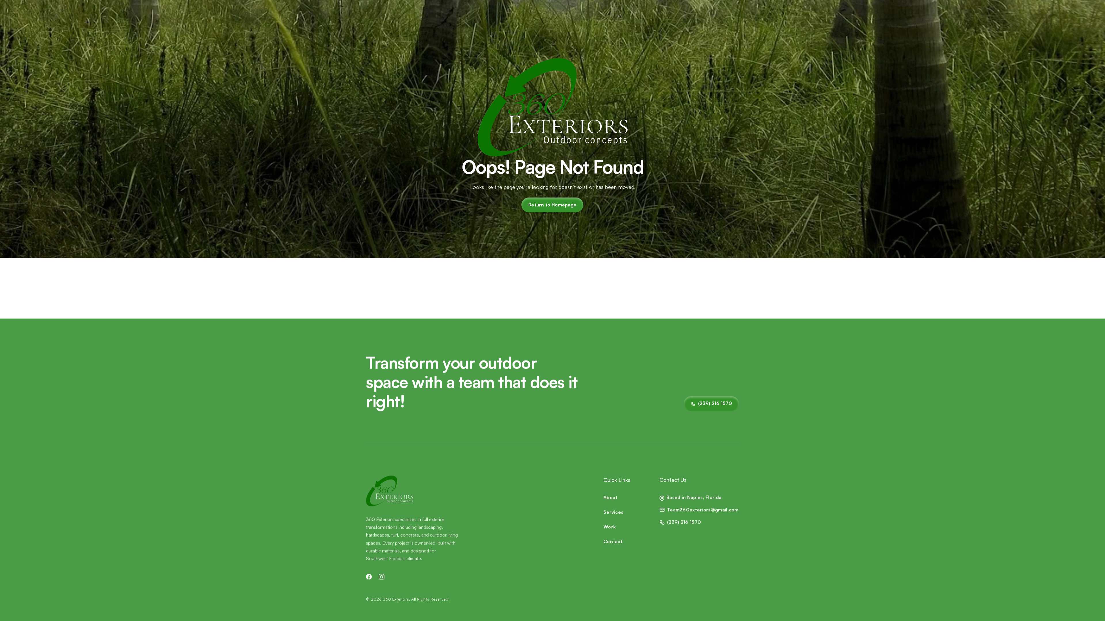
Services (613, 512)
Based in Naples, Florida (693, 497)
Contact (612, 541)
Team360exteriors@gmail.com (703, 510)
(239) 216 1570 (684, 522)
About (610, 497)
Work (609, 527)
